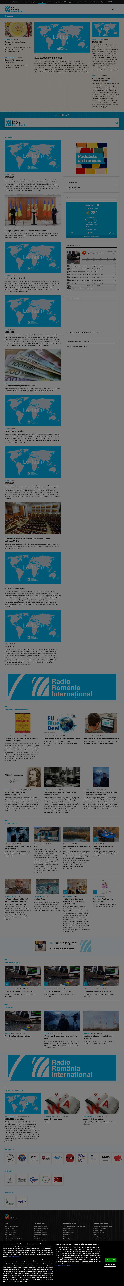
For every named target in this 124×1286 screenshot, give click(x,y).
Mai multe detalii (14, 1256)
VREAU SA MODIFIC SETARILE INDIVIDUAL (110, 1265)
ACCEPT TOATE (111, 1259)
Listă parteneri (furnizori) (63, 1265)
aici (49, 1271)
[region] (62, 1263)
